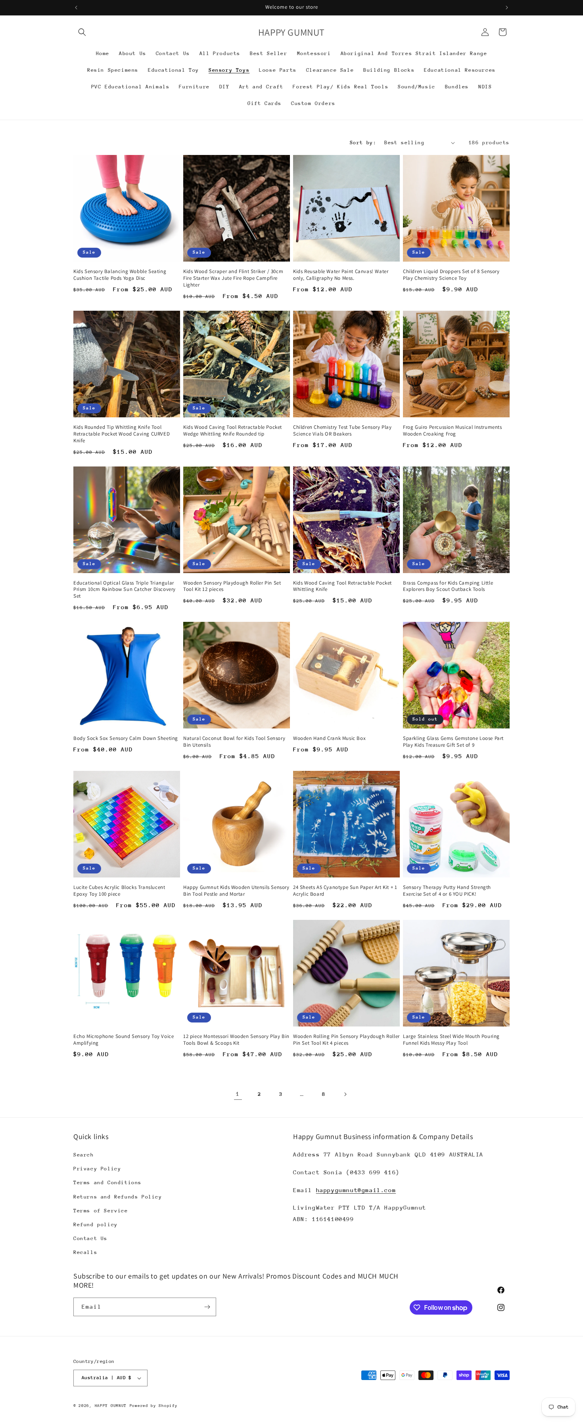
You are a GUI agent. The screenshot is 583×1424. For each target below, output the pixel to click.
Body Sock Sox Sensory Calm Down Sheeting (125, 738)
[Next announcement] (507, 7)
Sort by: (363, 142)
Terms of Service (100, 1211)
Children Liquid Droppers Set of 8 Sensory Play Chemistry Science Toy (451, 274)
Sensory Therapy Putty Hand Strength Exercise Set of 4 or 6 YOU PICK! (447, 890)
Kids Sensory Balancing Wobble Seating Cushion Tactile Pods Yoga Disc (119, 274)
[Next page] (345, 1094)
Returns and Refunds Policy (117, 1197)
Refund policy (95, 1224)
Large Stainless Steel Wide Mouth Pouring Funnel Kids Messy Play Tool (451, 1039)
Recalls (85, 1252)
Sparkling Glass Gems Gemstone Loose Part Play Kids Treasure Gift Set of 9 (453, 741)
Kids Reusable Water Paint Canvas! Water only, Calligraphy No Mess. (340, 274)
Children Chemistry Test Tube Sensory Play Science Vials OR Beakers (342, 430)
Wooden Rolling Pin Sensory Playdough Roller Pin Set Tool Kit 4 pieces (346, 1039)
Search (83, 1155)
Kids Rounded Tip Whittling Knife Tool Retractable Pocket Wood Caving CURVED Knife (121, 434)
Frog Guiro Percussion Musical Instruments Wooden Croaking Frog (452, 430)
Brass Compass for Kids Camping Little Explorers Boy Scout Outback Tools (448, 586)
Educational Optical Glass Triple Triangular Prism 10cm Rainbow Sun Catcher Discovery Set (124, 590)
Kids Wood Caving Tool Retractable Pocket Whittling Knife (342, 586)
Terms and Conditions (107, 1182)
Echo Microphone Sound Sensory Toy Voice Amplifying (123, 1039)
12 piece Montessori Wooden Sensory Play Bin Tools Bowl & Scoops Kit (236, 1039)
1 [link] (238, 1093)
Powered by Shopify (154, 1405)
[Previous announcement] (76, 7)
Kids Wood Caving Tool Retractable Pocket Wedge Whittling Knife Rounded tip (232, 430)
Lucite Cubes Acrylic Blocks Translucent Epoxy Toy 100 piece (119, 890)
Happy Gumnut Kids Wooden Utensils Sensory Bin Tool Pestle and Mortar (236, 890)
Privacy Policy (97, 1169)
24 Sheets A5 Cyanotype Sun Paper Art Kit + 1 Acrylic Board (345, 890)
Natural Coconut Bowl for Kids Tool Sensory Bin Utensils (234, 741)
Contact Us (90, 1238)
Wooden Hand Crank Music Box (329, 738)
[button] (82, 32)
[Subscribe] (207, 1307)
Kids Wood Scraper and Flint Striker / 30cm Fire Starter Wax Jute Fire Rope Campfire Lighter (233, 278)
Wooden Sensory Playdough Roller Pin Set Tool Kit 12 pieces (232, 586)
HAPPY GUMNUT (111, 1405)
